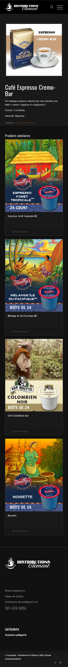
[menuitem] (50, 7)
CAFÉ (18, 123)
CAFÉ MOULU (28, 123)
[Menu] (58, 7)
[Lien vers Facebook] (55, 662)
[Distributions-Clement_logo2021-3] (28, 7)
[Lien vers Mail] (60, 662)
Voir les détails (21, 232)
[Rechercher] (50, 7)
